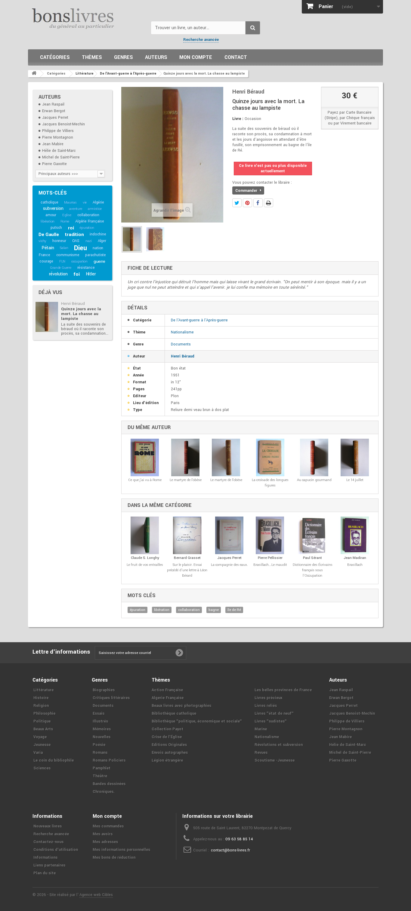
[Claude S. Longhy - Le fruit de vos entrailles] (145, 535)
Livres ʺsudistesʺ (271, 721)
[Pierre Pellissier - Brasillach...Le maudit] (270, 535)
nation (98, 248)
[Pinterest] (247, 202)
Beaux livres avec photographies (181, 705)
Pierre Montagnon (57, 137)
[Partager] (258, 202)
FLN (62, 261)
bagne (214, 609)
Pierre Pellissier (270, 557)
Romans (100, 752)
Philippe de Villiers (58, 130)
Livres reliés (266, 705)
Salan (64, 247)
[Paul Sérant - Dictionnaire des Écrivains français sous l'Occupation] (312, 535)
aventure (75, 208)
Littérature (43, 690)
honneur (59, 241)
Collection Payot (167, 729)
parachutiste (95, 255)
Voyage (40, 737)
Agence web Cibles (96, 894)
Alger (102, 241)
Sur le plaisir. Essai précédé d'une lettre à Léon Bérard (187, 570)
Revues (261, 752)
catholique (49, 202)
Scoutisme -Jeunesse (275, 760)
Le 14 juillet (354, 480)
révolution (58, 274)
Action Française (167, 690)
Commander (246, 190)
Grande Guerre (60, 267)
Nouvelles (101, 737)
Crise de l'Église (167, 737)
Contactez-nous (48, 842)
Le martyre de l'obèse (186, 480)
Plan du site (44, 873)
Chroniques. (104, 791)
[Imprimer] (268, 202)
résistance (86, 267)
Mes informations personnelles (121, 849)
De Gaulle (49, 234)
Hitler (91, 274)
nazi (88, 241)
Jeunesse (42, 744)
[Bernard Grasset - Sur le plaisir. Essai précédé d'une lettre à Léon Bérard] (187, 535)
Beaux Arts (43, 729)
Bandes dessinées (109, 784)
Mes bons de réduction (114, 857)
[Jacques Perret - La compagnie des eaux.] (229, 535)
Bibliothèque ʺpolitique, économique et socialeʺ (197, 721)
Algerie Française (168, 698)
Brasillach (355, 564)
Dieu (80, 248)
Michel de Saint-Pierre (61, 157)
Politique (42, 721)
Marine (261, 729)
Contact (235, 57)
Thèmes (92, 57)
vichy (42, 241)
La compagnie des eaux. (229, 564)
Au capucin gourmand (314, 480)
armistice (94, 208)
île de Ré (234, 609)
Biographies (104, 690)
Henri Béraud (73, 303)
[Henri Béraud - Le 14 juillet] (355, 457)
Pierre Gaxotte (54, 164)
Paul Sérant (312, 557)
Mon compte (195, 57)
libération (47, 221)
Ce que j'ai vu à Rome (145, 480)
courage (46, 261)
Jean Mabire (52, 144)
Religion (41, 705)
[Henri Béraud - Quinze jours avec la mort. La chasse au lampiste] (47, 317)
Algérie (98, 202)
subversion (53, 208)
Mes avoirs (103, 834)
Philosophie (44, 713)
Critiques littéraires (111, 698)
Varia (38, 752)
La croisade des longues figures (270, 482)
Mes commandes (108, 826)
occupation (79, 261)
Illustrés (100, 721)
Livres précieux (268, 698)
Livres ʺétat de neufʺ (274, 713)
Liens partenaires (49, 865)
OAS (75, 241)
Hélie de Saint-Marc (59, 150)
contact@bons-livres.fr (230, 850)
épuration (87, 227)
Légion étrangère (167, 760)
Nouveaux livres (47, 826)
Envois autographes (170, 752)
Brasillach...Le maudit (270, 564)
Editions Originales (169, 744)
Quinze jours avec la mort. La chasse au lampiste (81, 313)
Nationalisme (182, 332)
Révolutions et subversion (279, 744)
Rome (64, 221)
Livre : (237, 118)
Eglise (66, 215)
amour (50, 215)
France (44, 255)
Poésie (99, 744)
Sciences (42, 768)
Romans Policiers (109, 760)
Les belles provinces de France (283, 690)
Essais (98, 713)
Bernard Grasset (187, 557)
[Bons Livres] (87, 18)
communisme (67, 255)
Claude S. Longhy (145, 557)
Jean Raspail (53, 104)
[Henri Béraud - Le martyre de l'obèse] (185, 457)
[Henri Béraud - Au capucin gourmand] (314, 457)
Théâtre (100, 776)
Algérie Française (89, 221)
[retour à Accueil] (34, 73)
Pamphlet (101, 768)
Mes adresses (105, 842)
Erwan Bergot (53, 111)
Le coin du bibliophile (53, 760)
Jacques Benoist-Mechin (63, 124)
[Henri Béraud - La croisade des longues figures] (270, 457)
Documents (181, 344)
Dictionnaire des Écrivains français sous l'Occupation (312, 570)
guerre (99, 261)
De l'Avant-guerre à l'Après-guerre (199, 320)
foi (76, 274)
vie (85, 202)
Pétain (48, 248)
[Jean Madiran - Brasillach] (355, 535)
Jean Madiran (355, 557)
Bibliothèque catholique (174, 713)
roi (71, 228)
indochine (98, 234)
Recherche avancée (201, 39)
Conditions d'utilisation (55, 849)
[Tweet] (237, 202)
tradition (74, 234)
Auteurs (156, 57)
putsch (56, 227)
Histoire (40, 698)
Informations (45, 857)
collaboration (88, 215)
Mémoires (102, 729)
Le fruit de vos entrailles (145, 564)
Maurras (70, 202)
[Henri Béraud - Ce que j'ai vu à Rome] (145, 457)
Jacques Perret (55, 117)
